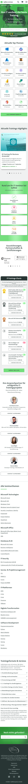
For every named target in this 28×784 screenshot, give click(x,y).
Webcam (14, 771)
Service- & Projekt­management (13, 570)
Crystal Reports (5, 554)
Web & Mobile (5, 632)
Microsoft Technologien (10, 494)
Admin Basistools (6, 523)
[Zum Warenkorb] (22, 2)
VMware (3, 603)
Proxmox (3, 600)
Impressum (14, 763)
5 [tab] (16, 173)
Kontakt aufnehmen (14, 413)
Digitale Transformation (10, 608)
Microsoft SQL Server (7, 544)
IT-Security (5, 558)
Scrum (2, 580)
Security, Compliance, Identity (9, 510)
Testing (3, 642)
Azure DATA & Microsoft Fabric (9, 551)
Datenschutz (14, 765)
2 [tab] (9, 173)
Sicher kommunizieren (14, 769)
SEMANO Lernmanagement (9, 618)
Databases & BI (6, 541)
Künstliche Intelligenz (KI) (8, 612)
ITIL (2, 573)
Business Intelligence (7, 547)
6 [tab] (18, 173)
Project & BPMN (5, 583)
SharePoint (4, 520)
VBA (2, 536)
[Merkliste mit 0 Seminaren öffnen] (26, 6)
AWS (2, 591)
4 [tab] (14, 173)
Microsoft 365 (5, 501)
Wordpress (4, 648)
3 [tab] (12, 173)
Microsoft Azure (5, 498)
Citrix (2, 594)
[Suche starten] (25, 30)
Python (3, 629)
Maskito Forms (5, 615)
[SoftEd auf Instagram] (14, 777)
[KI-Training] (13, 142)
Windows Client (5, 504)
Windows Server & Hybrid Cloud (10, 507)
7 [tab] (21, 173)
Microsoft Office (7, 528)
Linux (2, 597)
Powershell (4, 513)
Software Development (10, 623)
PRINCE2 (3, 576)
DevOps (3, 639)
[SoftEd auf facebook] (19, 777)
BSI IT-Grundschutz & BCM (8, 562)
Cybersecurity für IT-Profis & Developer (12, 565)
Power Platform (5, 517)
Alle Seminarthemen (13, 114)
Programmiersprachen (7, 626)
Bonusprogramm (14, 773)
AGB (14, 767)
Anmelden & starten (8, 166)
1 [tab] (7, 173)
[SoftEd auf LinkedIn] (9, 777)
